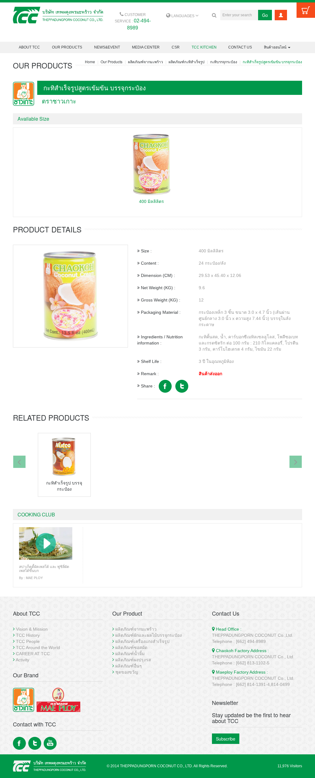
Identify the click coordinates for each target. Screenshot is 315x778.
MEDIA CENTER (146, 47)
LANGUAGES (182, 16)
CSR (176, 47)
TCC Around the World (38, 647)
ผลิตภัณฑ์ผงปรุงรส (133, 659)
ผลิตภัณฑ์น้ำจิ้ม (130, 653)
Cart (306, 10)
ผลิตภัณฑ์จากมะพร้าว (145, 61)
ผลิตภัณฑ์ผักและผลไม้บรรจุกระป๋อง (148, 635)
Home (90, 61)
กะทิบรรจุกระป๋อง (223, 61)
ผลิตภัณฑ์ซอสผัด (131, 647)
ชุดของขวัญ (126, 672)
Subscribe (225, 739)
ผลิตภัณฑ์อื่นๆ (128, 665)
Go (265, 15)
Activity (22, 659)
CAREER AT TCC (33, 653)
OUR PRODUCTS (67, 47)
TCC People (28, 641)
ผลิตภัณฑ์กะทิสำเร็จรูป (187, 61)
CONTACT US (240, 47)
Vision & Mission (32, 629)
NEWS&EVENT (107, 47)
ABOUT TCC (29, 47)
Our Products (111, 61)
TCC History (28, 635)
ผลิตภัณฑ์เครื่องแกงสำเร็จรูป (142, 641)
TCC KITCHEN (204, 47)
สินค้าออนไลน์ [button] (275, 47)
